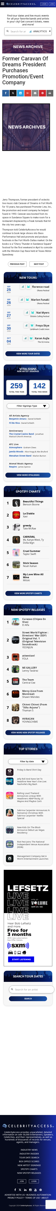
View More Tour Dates (28, 353)
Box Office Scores (29, 1161)
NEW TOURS (28, 277)
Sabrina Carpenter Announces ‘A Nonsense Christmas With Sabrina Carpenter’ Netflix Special (33, 814)
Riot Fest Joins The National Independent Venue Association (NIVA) (33, 844)
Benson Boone (31, 504)
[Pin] (42, 93)
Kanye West (33, 539)
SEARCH (28, 998)
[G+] (27, 93)
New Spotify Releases (28, 609)
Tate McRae (29, 528)
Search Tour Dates (28, 976)
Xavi (25, 516)
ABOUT (45, 1197)
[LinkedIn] (25, 1190)
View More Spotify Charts (28, 593)
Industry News (29, 1149)
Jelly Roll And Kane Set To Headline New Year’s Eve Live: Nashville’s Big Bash (32, 781)
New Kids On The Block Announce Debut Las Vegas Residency (31, 830)
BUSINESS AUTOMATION (38, 1194)
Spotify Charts (28, 491)
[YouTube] (35, 1190)
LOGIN (33, 1181)
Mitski (26, 580)
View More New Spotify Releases (28, 732)
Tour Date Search (29, 1157)
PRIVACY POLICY (16, 1197)
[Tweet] (13, 93)
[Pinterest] (40, 1190)
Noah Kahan (30, 566)
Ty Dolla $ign (33, 541)
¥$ (24, 539)
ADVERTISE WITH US (15, 1194)
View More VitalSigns (28, 475)
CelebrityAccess (26, 1205)
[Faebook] (15, 1190)
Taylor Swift (29, 554)
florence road (40, 287)
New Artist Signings (28, 371)
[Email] (35, 93)
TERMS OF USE (32, 1197)
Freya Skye (42, 325)
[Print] (49, 93)
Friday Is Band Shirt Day (29, 769)
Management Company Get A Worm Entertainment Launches (32, 857)
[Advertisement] (28, 171)
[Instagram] (30, 1190)
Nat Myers (42, 312)
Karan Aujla (42, 338)
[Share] (5, 93)
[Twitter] (20, 1190)
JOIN (22, 1181)
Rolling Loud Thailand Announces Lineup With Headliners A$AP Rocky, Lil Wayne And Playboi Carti (30, 797)
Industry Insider (29, 1153)
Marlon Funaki (40, 299)
